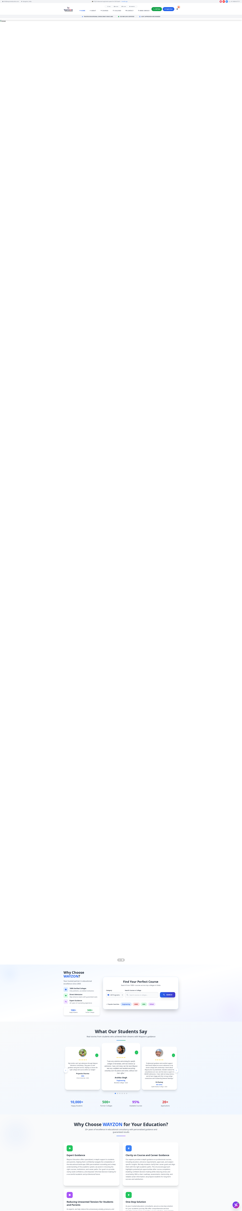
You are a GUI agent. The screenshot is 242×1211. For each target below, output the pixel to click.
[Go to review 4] (122, 1093)
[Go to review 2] (117, 1093)
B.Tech (152, 1004)
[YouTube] (224, 1)
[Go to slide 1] (119, 960)
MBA (143, 1004)
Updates (132, 6)
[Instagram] (221, 1)
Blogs (116, 6)
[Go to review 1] (115, 1093)
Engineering (126, 1004)
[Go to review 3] (119, 1093)
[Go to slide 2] (122, 960)
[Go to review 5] (124, 1093)
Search (162, 990)
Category (109, 990)
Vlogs (124, 6)
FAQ (108, 6)
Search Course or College (133, 990)
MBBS (136, 1004)
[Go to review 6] (126, 1093)
